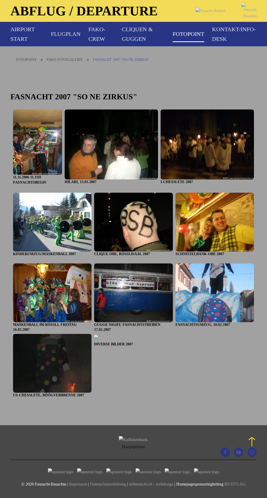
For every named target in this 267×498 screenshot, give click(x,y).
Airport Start (22, 34)
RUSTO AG (235, 484)
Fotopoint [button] (188, 34)
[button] (252, 442)
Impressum (78, 484)
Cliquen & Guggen (137, 34)
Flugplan (66, 34)
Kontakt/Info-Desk (234, 34)
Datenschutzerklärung (108, 484)
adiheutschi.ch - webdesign (151, 484)
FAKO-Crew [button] (96, 34)
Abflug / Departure (84, 10)
